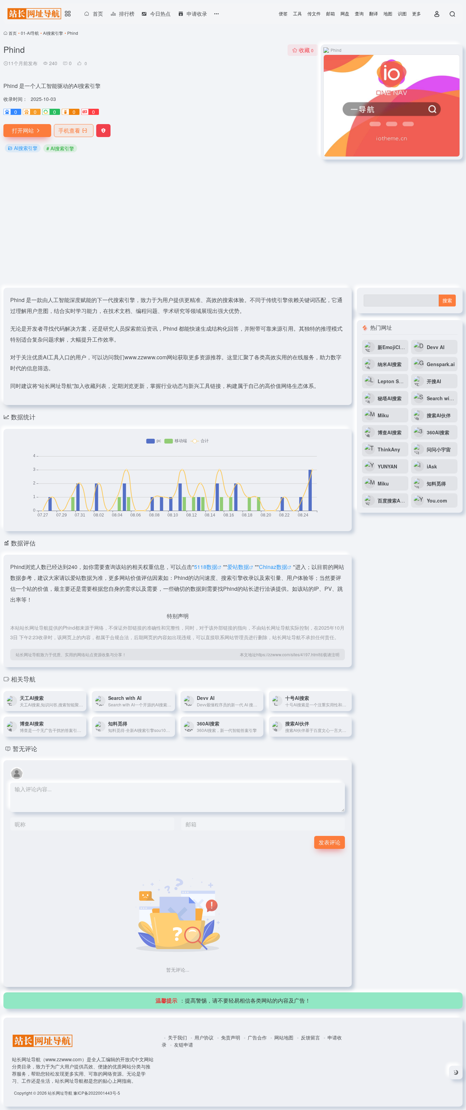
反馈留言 (310, 1037)
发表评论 (329, 842)
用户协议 (204, 1037)
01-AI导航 (30, 33)
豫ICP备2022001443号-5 (96, 1093)
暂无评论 (25, 748)
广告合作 (257, 1037)
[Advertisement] (233, 223)
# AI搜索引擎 (60, 148)
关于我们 (177, 1037)
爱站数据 (238, 567)
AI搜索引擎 (53, 33)
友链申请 (183, 1044)
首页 (13, 33)
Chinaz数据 (273, 567)
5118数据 (205, 567)
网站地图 (283, 1037)
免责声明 (230, 1037)
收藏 (306, 50)
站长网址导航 (60, 1093)
